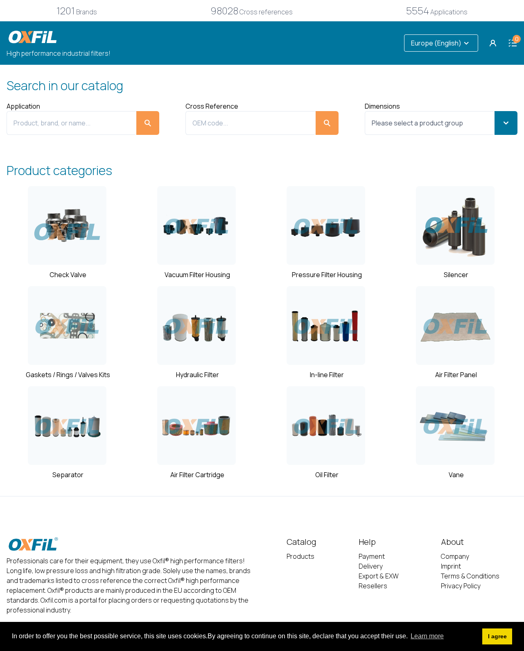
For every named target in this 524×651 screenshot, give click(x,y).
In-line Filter (327, 374)
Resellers (373, 585)
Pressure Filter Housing (327, 274)
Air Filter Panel (456, 374)
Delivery (371, 566)
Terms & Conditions (470, 575)
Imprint (451, 566)
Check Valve (68, 274)
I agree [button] (497, 636)
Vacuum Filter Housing (197, 274)
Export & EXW (379, 575)
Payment (372, 556)
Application (23, 106)
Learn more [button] (427, 636)
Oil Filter (327, 474)
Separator (68, 474)
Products (300, 556)
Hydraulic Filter (197, 374)
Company (455, 556)
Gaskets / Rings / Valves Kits (68, 374)
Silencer (456, 274)
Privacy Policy (461, 585)
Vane (456, 474)
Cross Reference (211, 106)
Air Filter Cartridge (197, 474)
